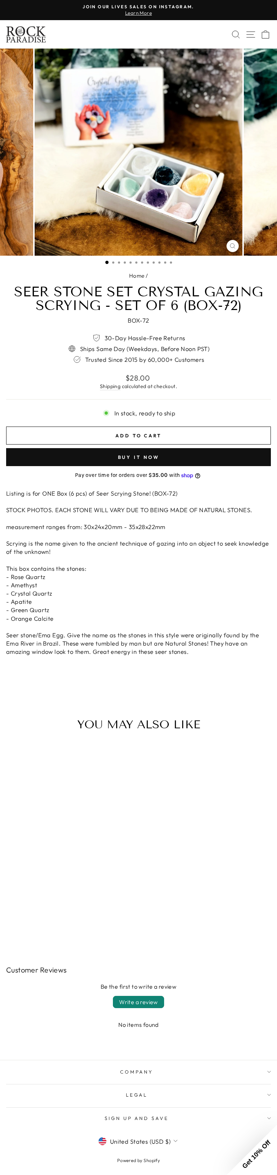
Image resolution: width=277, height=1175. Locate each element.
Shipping (110, 386)
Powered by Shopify (138, 1160)
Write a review (138, 1002)
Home (137, 275)
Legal (137, 1095)
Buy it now (138, 457)
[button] (252, 1150)
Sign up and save (137, 1118)
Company (137, 1072)
